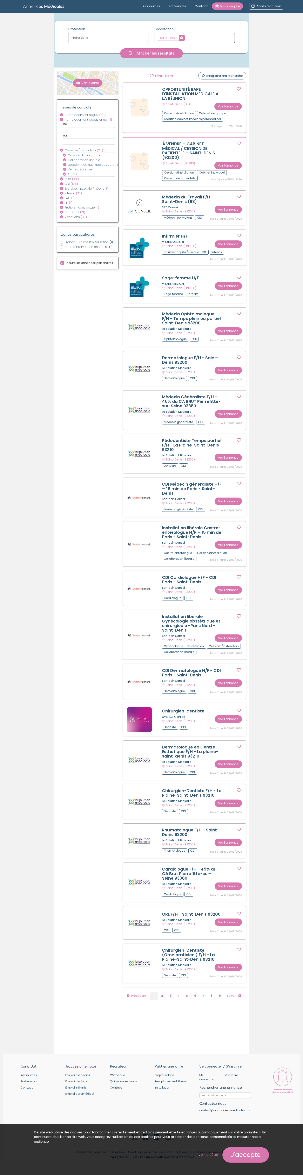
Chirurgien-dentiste (183, 711)
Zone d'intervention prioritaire (89, 247)
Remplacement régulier (86, 115)
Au (65, 135)
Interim (73, 193)
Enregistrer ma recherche (224, 76)
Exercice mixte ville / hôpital (87, 189)
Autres (72, 174)
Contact (201, 6)
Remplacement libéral (171, 1081)
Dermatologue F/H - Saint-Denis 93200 (190, 360)
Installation (162, 1087)
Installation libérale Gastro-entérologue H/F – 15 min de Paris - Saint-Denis (191, 532)
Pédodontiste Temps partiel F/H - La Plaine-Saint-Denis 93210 (191, 445)
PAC (70, 198)
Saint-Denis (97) (178, 104)
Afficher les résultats (154, 53)
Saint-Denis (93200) (180, 163)
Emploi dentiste (76, 1081)
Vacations (76, 217)
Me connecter (207, 1077)
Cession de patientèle (84, 155)
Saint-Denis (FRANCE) (181, 246)
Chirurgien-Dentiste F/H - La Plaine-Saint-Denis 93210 (192, 793)
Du (65, 124)
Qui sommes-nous (123, 1081)
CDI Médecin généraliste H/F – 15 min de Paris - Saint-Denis (192, 488)
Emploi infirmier (76, 1087)
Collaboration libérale (84, 160)
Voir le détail (208, 1154)
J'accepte (246, 1154)
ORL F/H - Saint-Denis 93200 (191, 914)
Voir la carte (90, 83)
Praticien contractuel (83, 207)
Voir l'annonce (228, 106)
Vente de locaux (80, 169)
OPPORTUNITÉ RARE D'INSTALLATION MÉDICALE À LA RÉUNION (190, 93)
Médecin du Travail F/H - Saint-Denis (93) (187, 199)
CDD (72, 179)
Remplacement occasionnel (88, 120)
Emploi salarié (164, 1075)
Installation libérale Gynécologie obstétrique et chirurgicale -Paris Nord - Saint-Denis (191, 623)
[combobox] (108, 38)
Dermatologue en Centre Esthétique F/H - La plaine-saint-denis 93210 (190, 751)
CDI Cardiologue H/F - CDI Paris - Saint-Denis (189, 580)
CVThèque (117, 1075)
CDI (71, 184)
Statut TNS (75, 212)
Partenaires (177, 6)
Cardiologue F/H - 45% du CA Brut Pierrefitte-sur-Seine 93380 (189, 873)
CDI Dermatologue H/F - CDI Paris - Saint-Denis (191, 673)
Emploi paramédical (79, 1094)
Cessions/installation (84, 150)
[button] (227, 6)
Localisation (164, 29)
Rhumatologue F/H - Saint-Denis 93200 (190, 832)
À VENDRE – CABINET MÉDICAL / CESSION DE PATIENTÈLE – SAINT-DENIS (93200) (188, 150)
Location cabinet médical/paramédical (94, 165)
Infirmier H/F (175, 236)
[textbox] (109, 38)
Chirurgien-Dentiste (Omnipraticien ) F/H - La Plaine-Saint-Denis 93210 (188, 954)
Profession (76, 29)
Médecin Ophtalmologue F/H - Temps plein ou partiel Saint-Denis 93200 (191, 318)
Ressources (151, 6)
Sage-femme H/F (180, 278)
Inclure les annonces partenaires (89, 263)
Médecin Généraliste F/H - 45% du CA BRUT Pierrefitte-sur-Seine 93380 (191, 401)
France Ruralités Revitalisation (89, 242)
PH (69, 203)
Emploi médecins (77, 1075)
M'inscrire (231, 1075)
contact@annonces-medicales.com (225, 1110)
